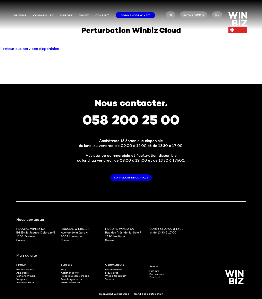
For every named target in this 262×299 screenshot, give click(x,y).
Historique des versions (75, 276)
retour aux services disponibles (31, 49)
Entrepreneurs (113, 270)
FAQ (63, 270)
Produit (20, 15)
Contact (102, 15)
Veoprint (21, 279)
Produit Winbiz (25, 270)
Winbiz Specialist (115, 276)
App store (22, 273)
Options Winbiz (25, 276)
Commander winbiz (135, 15)
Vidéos (109, 279)
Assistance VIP (70, 273)
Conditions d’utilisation (148, 294)
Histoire (154, 271)
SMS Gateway (25, 282)
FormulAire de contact (131, 178)
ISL (217, 15)
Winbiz (84, 15)
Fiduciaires (111, 273)
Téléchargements (71, 279)
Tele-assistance (70, 282)
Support (66, 15)
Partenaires (156, 274)
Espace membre (193, 15)
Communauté (43, 15)
